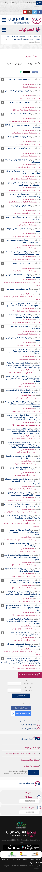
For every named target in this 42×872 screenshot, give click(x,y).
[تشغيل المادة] (2, 79)
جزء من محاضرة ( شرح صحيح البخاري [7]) (26, 311)
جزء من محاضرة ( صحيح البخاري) (28, 359)
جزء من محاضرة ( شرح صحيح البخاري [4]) (26, 236)
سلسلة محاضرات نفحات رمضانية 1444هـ (22, 750)
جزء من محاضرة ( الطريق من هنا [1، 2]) (26, 601)
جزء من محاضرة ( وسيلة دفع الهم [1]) (26, 110)
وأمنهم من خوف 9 (31, 744)
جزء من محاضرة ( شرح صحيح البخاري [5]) (26, 248)
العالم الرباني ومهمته (20, 206)
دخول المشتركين (21, 696)
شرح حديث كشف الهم (20, 102)
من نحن (5, 859)
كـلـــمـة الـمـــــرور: (28, 689)
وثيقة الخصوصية (34, 859)
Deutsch (24, 3)
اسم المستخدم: (28, 682)
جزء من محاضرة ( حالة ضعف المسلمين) (26, 439)
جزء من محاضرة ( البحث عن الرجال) (27, 398)
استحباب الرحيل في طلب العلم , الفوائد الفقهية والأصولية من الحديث (24, 351)
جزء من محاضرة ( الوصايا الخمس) (28, 334)
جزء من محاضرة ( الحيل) (31, 87)
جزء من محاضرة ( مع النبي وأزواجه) (28, 225)
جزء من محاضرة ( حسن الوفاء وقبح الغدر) (25, 133)
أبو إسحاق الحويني (27, 84)
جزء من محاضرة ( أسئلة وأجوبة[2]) (28, 167)
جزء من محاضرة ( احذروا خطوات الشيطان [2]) (24, 489)
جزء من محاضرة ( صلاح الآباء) (30, 156)
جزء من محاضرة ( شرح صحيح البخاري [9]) (26, 259)
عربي (39, 3)
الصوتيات (27, 30)
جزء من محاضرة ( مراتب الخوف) (29, 386)
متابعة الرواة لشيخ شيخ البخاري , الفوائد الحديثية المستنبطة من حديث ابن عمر (23, 621)
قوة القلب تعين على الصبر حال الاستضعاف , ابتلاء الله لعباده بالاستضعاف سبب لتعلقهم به (23, 431)
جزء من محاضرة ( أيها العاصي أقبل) (27, 464)
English (8, 3)
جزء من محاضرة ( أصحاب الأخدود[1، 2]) (26, 640)
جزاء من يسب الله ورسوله (19, 137)
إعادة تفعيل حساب (29, 729)
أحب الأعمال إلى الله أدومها (19, 148)
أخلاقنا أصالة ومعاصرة (30, 756)
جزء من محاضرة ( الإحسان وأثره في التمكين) (24, 373)
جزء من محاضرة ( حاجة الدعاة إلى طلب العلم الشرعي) (21, 540)
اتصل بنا (12, 859)
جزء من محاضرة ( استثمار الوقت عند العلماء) (24, 190)
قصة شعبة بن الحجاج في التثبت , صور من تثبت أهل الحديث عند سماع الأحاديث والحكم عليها (23, 417)
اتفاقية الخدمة (21, 859)
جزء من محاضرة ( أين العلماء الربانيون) (27, 213)
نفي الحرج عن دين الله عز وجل (17, 91)
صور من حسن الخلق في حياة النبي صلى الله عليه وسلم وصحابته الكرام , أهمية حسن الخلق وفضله (22, 445)
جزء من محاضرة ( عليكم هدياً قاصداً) (27, 98)
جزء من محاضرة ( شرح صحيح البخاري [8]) (26, 615)
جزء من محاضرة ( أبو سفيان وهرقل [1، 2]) (25, 179)
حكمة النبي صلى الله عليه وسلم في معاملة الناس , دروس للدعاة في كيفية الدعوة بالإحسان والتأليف (23, 365)
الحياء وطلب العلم (21, 263)
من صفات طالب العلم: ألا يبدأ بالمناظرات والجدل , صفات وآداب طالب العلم (22, 557)
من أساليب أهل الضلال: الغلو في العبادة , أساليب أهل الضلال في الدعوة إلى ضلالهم (22, 594)
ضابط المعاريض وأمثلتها (19, 79)
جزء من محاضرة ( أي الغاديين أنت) (28, 452)
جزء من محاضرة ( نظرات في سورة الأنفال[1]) (24, 121)
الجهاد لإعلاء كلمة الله (20, 114)
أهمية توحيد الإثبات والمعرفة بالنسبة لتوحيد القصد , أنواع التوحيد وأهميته (22, 481)
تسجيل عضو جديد (29, 725)
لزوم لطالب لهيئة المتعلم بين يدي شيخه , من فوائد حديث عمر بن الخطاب (23, 379)
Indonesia (37, 7)
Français (15, 3)
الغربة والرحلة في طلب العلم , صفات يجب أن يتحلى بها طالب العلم (23, 532)
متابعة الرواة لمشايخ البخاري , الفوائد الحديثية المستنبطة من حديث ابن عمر (22, 607)
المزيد (33, 772)
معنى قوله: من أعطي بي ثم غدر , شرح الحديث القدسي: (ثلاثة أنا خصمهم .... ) (22, 404)
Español (32, 3)
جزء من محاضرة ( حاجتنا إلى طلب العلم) (26, 551)
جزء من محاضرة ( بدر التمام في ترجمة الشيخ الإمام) (22, 500)
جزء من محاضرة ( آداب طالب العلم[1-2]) (26, 565)
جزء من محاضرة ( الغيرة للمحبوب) (28, 144)
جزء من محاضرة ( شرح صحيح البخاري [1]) (26, 425)
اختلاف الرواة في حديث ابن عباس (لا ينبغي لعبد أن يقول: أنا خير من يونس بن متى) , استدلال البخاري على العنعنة (20, 660)
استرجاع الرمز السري (28, 721)
